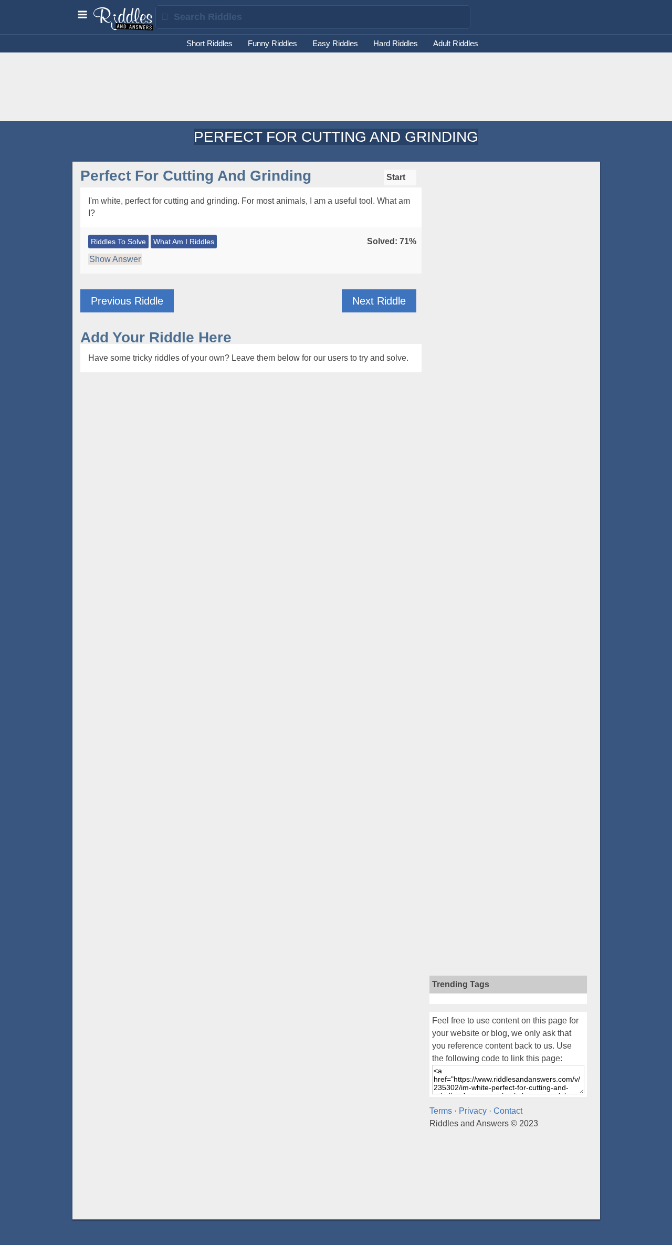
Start (396, 177)
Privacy (473, 1110)
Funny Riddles (272, 43)
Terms (440, 1110)
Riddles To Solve (118, 241)
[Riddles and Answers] (123, 28)
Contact (508, 1110)
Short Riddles (209, 43)
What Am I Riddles (183, 241)
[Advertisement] (336, 86)
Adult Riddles (455, 43)
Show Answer (115, 259)
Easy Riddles (335, 43)
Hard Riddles (395, 43)
